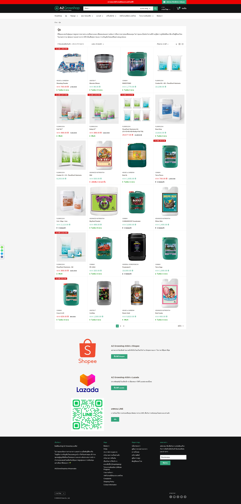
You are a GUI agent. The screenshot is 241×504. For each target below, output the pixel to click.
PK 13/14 (92, 267)
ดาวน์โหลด (135, 452)
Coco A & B (60, 313)
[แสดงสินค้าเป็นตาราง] (179, 44)
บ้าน (56, 22)
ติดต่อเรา (160, 16)
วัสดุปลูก (73, 16)
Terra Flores (159, 175)
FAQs (105, 449)
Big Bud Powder (95, 221)
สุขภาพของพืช (86, 16)
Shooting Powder (62, 83)
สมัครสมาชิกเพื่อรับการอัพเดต (175, 2)
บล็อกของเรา (136, 446)
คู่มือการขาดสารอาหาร (139, 449)
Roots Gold (126, 313)
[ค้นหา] (155, 8)
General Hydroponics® (130, 264)
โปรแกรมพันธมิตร (145, 16)
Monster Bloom (95, 83)
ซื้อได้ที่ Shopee (119, 356)
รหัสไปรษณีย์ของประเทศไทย (113, 475)
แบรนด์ (98, 16)
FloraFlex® (159, 80)
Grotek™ (93, 80)
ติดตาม (165, 463)
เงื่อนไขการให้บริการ (110, 461)
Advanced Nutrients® (97, 172)
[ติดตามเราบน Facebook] (170, 496)
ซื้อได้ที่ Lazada (119, 388)
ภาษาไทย (58, 493)
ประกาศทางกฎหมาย (110, 452)
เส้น (115, 419)
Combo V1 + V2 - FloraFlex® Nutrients (69, 175)
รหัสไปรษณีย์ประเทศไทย (127, 16)
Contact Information (110, 485)
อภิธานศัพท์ (136, 455)
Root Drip (158, 129)
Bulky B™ (93, 129)
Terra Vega (158, 267)
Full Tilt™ (60, 129)
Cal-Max (92, 313)
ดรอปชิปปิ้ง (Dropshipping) (112, 464)
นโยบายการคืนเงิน (110, 458)
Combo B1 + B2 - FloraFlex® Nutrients (168, 83)
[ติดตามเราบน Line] (174, 496)
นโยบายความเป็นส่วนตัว (112, 455)
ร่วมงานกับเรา (108, 472)
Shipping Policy (109, 481)
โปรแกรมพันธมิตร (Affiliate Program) (113, 468)
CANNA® (125, 80)
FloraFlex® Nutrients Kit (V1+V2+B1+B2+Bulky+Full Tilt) (132, 130)
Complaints (107, 478)
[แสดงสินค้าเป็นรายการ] (182, 44)
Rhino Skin (159, 221)
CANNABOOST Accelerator (131, 221)
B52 (91, 175)
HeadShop (58, 16)
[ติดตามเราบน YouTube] (181, 496)
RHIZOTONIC (126, 83)
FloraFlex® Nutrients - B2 (65, 267)
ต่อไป (179, 326)
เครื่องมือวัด (110, 16)
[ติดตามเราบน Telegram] (185, 496)
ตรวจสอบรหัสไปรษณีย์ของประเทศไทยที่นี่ (120, 2)
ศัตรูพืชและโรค (137, 461)
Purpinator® (126, 267)
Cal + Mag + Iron (62, 221)
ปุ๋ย (66, 16)
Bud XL (124, 175)
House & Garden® (63, 80)
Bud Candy (159, 313)
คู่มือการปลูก (136, 458)
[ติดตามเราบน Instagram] (178, 496)
